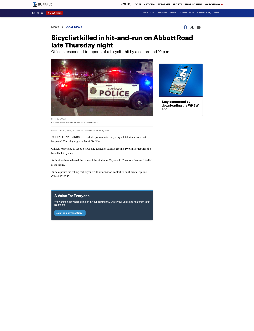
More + (217, 12)
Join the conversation (69, 212)
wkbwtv (34, 13)
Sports (177, 4)
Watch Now (213, 4)
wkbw (38, 13)
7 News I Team (147, 12)
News (55, 27)
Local (137, 4)
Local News (162, 12)
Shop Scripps (194, 4)
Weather (164, 4)
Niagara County (204, 12)
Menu (124, 4)
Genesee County (186, 12)
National (150, 4)
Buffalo (173, 12)
